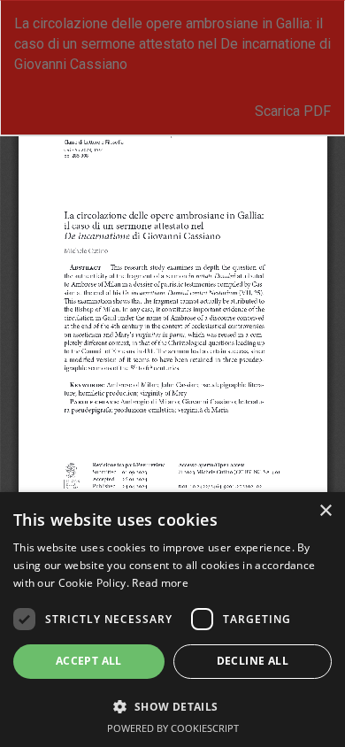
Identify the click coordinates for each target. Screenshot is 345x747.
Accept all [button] (89, 660)
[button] (172, 705)
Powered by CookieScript (173, 728)
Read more (160, 582)
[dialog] (172, 619)
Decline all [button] (252, 660)
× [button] (325, 511)
